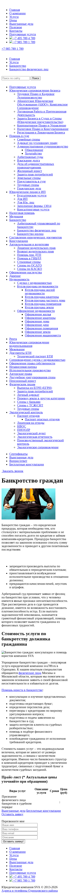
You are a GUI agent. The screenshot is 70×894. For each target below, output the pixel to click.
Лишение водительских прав (36, 248)
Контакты (15, 30)
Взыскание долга (28, 160)
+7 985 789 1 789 (23, 42)
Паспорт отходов (28, 415)
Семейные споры (28, 139)
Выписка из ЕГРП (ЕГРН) (34, 387)
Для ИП (22, 199)
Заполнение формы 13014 (34, 206)
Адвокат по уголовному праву (37, 143)
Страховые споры (29, 262)
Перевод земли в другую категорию (41, 398)
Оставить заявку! (13, 841)
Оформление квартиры (40, 318)
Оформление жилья (38, 314)
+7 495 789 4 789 (23, 38)
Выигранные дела (21, 23)
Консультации (18, 241)
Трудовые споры (28, 185)
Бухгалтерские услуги (31, 195)
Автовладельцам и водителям (29, 244)
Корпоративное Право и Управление (41, 125)
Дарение (15, 276)
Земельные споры (29, 178)
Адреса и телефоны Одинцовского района (30, 890)
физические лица (29, 673)
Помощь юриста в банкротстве (22, 690)
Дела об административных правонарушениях (35, 165)
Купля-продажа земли (39, 307)
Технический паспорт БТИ (35, 356)
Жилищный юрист (29, 171)
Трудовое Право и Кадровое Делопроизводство (35, 95)
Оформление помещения (41, 328)
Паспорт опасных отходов (42, 419)
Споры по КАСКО (29, 269)
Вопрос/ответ (18, 461)
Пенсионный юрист (22, 380)
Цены (13, 20)
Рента (13, 338)
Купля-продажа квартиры (42, 297)
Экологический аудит (31, 433)
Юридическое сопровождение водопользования (29, 344)
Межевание (17, 349)
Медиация (16, 216)
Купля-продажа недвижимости (37, 286)
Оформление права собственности (32, 363)
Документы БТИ (20, 352)
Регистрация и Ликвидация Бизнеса (41, 132)
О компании (17, 13)
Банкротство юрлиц (30, 234)
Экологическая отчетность (34, 436)
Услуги (14, 16)
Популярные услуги (22, 34)
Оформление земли (38, 332)
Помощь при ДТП (29, 255)
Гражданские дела (29, 188)
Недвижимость (19, 279)
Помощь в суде (19, 136)
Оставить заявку (12, 814)
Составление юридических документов (35, 237)
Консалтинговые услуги (33, 209)
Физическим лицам (22, 384)
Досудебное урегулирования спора (32, 377)
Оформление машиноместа (43, 335)
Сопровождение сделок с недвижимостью (37, 359)
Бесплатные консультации (26, 464)
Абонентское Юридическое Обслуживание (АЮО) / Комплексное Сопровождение (42, 104)
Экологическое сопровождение (38, 447)
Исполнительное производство (30, 370)
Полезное (15, 27)
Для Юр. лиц (25, 202)
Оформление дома (37, 321)
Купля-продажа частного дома (45, 300)
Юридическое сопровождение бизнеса (34, 90)
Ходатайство (33, 153)
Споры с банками (28, 401)
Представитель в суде (31, 181)
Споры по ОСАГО (29, 265)
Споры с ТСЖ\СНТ (30, 405)
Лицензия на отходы (30, 422)
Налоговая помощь (22, 213)
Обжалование (34, 150)
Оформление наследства (25, 272)
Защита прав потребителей (35, 174)
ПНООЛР (23, 429)
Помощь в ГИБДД (29, 258)
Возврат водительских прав (35, 251)
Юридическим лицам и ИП (27, 192)
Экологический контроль (26, 412)
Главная (14, 9)
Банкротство (17, 220)
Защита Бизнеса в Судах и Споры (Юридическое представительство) (40, 120)
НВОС (21, 426)
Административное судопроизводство (42, 146)
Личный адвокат (28, 394)
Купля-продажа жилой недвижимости (40, 291)
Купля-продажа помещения (43, 304)
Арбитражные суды (30, 157)
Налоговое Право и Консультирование (42, 129)
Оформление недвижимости (36, 311)
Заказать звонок (12, 471)
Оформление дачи (37, 325)
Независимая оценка (23, 366)
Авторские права (20, 373)
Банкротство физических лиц (36, 230)
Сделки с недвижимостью (34, 283)
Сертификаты (18, 454)
